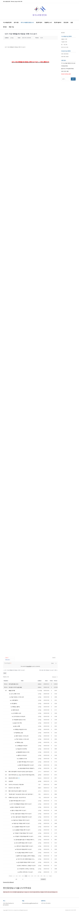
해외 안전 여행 (64, 71)
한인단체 (66, 22)
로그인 (63, 32)
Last (50, 876)
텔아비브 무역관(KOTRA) (67, 68)
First (10, 876)
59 (41, 876)
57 (35, 876)
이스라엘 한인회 (7, 22)
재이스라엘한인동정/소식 (27, 22)
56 (32, 876)
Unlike (7, 659)
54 (26, 876)
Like (6, 657)
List (5, 673)
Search (43, 879)
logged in (29, 666)
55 (29, 876)
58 (38, 876)
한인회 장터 (39, 22)
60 (44, 876)
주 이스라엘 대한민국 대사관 (68, 63)
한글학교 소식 (48, 22)
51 (16, 876)
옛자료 (5, 27)
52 (19, 876)
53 (22, 876)
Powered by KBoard (8, 882)
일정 (72, 22)
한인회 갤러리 (57, 22)
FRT (75, 910)
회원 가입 (11, 27)
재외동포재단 (64, 66)
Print (54, 657)
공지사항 (16, 22)
